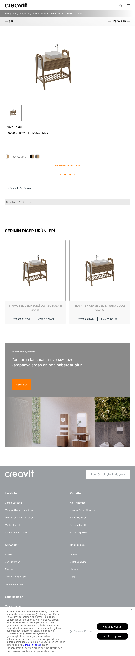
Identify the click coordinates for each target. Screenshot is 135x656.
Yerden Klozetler (79, 525)
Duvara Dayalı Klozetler (82, 510)
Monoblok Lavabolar (16, 532)
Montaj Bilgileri (13, 606)
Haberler (74, 569)
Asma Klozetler (78, 517)
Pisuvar (9, 569)
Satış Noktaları (14, 596)
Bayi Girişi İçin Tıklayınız (108, 474)
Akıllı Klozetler (77, 502)
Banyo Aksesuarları (15, 576)
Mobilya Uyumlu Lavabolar (19, 510)
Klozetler (75, 493)
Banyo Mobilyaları (14, 584)
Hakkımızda (77, 545)
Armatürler (11, 545)
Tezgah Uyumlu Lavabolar (19, 517)
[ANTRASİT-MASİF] (37, 156)
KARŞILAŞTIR (67, 174)
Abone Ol (21, 384)
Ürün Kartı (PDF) (15, 202)
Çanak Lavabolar (14, 502)
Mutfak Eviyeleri (13, 525)
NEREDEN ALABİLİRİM (67, 165)
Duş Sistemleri (12, 561)
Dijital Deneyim (78, 561)
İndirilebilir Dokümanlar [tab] (19, 188)
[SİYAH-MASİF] (32, 156)
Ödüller (74, 554)
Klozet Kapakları (78, 532)
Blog (72, 576)
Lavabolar (11, 493)
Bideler (8, 554)
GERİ (11, 21)
